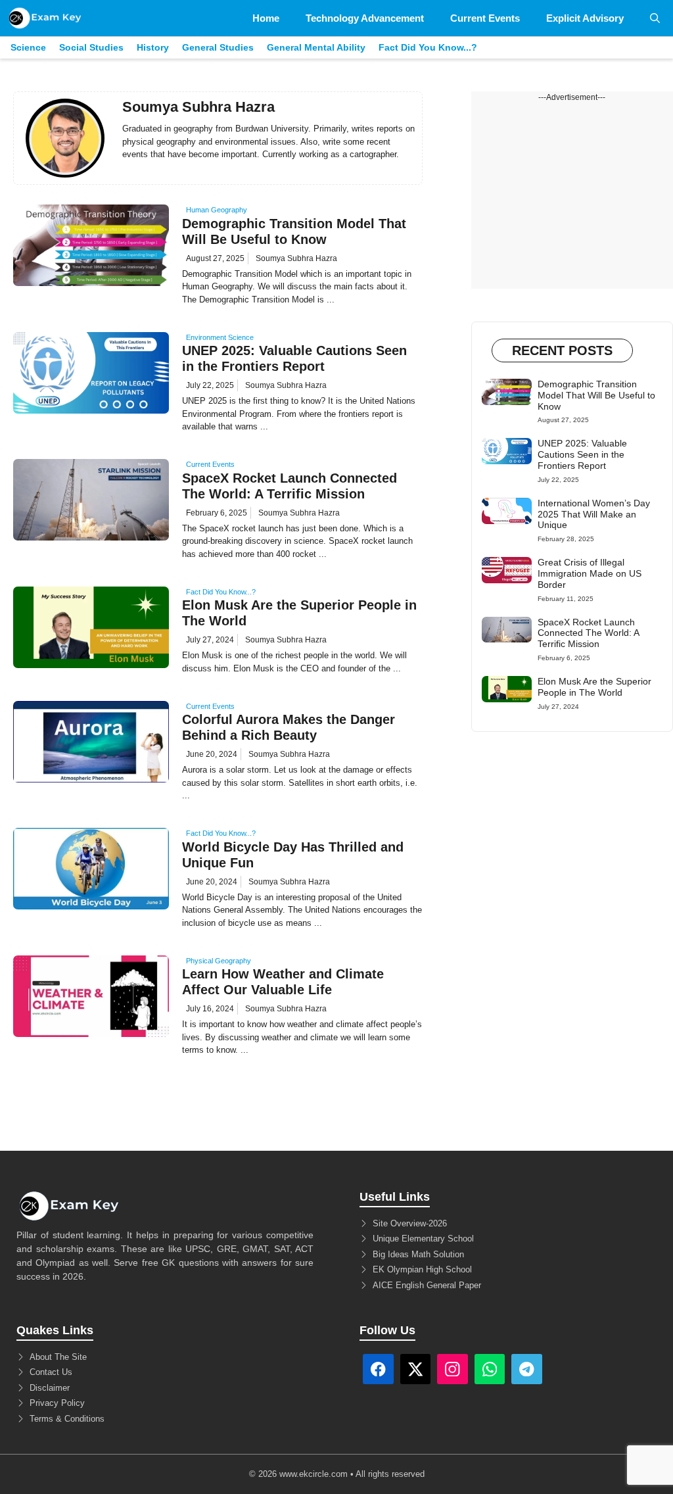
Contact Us (51, 1372)
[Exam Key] (45, 18)
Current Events (485, 18)
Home (265, 18)
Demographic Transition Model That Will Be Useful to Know (596, 395)
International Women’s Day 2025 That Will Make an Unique (594, 514)
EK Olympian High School (422, 1269)
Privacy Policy (57, 1403)
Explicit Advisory (585, 18)
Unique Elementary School (423, 1238)
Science (28, 47)
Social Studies (91, 47)
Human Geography (216, 210)
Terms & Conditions (67, 1419)
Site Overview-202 (407, 1223)
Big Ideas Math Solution (418, 1254)
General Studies (218, 47)
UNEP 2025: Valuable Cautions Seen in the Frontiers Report (582, 454)
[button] (655, 18)
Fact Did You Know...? (428, 47)
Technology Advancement (365, 18)
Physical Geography (218, 961)
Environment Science (220, 337)
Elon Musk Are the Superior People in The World (594, 687)
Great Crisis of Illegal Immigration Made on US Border (589, 573)
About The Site (58, 1357)
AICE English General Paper (427, 1285)
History (153, 47)
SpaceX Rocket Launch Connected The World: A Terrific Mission (588, 633)
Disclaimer (50, 1388)
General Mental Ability (316, 47)
